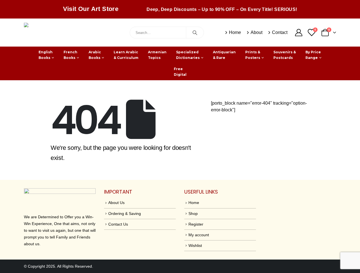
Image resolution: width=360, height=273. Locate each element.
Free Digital (180, 72)
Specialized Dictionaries (188, 55)
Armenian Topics (157, 55)
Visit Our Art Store (91, 8)
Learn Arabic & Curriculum (126, 55)
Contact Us (118, 224)
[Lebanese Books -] (66, 32)
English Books (46, 55)
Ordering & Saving (124, 213)
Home (235, 32)
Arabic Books (95, 55)
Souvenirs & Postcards (284, 55)
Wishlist (195, 245)
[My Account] (298, 32)
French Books (70, 55)
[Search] (195, 32)
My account (198, 235)
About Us (116, 202)
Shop (193, 213)
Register (195, 224)
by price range (313, 55)
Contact (279, 32)
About (256, 32)
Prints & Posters (252, 55)
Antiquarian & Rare (224, 55)
